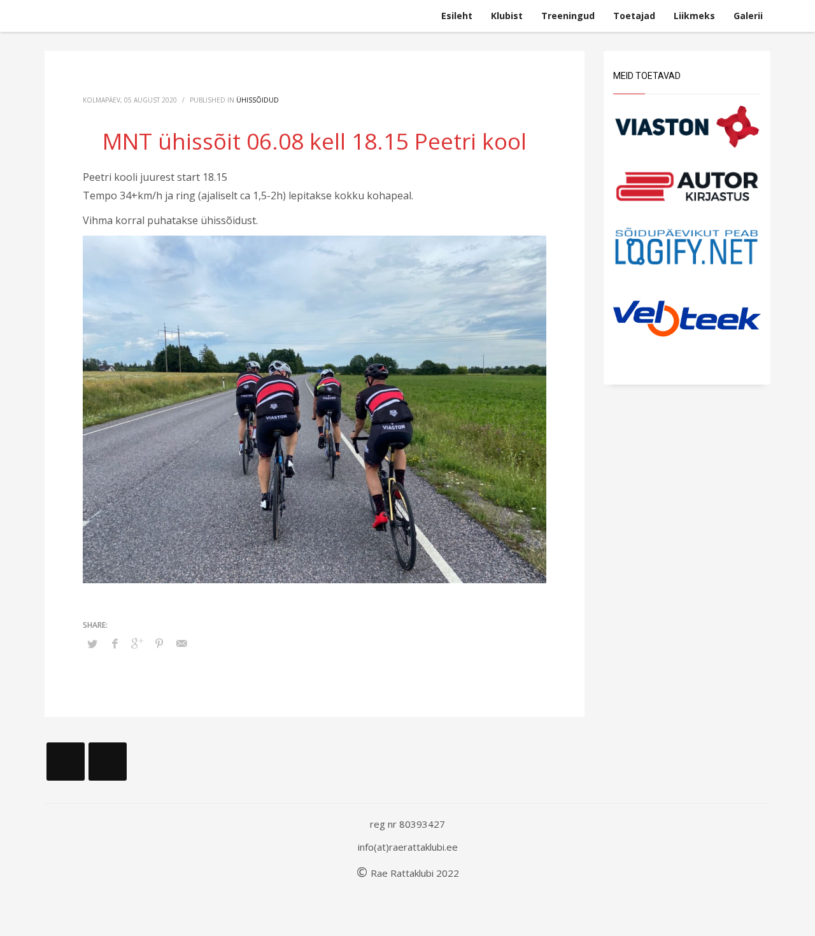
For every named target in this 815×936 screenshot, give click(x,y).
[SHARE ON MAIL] (181, 643)
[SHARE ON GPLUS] (136, 643)
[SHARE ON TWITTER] (92, 643)
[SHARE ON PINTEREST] (159, 643)
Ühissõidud (257, 100)
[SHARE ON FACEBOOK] (114, 643)
